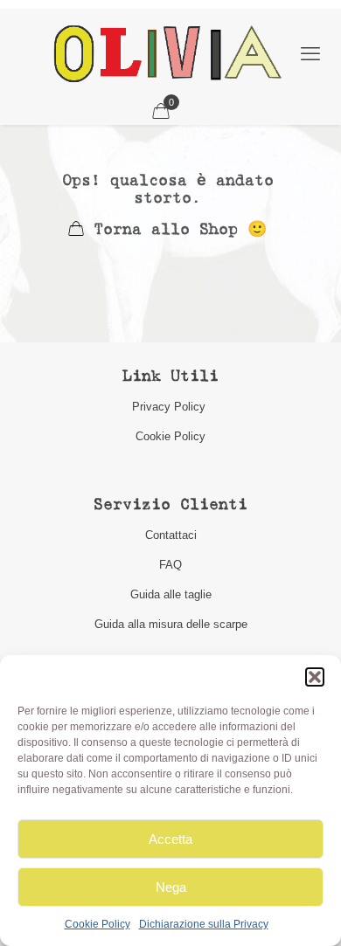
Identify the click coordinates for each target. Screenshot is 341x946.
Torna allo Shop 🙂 (175, 230)
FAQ (170, 564)
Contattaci (171, 535)
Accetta (170, 839)
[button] (315, 677)
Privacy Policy (170, 406)
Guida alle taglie (171, 594)
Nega (171, 887)
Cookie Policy (97, 924)
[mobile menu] (310, 54)
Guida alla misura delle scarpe (170, 624)
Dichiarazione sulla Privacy (203, 924)
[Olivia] (167, 53)
